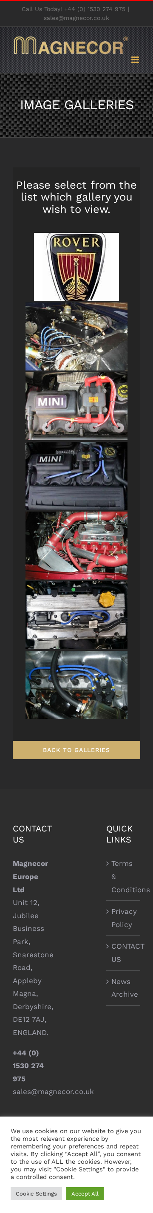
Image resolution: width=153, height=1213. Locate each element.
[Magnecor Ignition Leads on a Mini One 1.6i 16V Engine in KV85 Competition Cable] (77, 406)
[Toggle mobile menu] (135, 59)
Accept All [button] (85, 1193)
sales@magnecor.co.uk (76, 17)
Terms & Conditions (123, 876)
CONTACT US (123, 953)
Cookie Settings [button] (36, 1193)
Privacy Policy (123, 918)
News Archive (123, 988)
